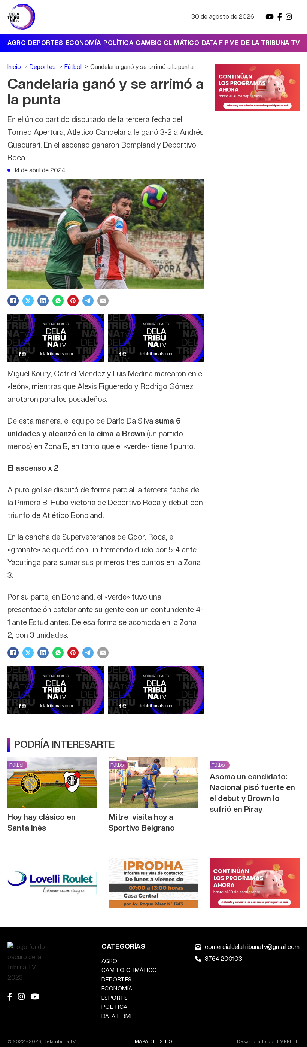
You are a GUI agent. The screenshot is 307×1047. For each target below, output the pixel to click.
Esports (114, 998)
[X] (28, 300)
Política (118, 42)
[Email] (103, 300)
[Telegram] (88, 300)
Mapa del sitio (154, 1041)
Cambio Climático (167, 42)
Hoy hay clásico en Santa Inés (41, 822)
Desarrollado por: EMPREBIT (268, 1041)
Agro (16, 42)
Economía (83, 42)
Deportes (45, 42)
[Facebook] (13, 300)
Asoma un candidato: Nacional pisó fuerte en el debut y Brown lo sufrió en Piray (252, 793)
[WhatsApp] (58, 300)
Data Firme (220, 42)
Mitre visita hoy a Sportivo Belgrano (142, 822)
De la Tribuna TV (270, 42)
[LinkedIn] (43, 300)
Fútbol (16, 765)
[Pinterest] (73, 300)
